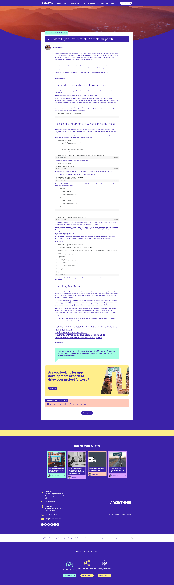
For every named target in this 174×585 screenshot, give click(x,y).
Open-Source (104, 3)
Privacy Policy (129, 538)
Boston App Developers (117, 538)
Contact (112, 3)
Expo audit (89, 353)
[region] (87, 114)
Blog (98, 3)
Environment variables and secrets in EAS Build (80, 334)
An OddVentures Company (88, 538)
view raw (116, 116)
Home (111, 514)
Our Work (66, 3)
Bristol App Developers (103, 538)
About (83, 3)
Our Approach (91, 3)
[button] (59, 3)
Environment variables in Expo (71, 332)
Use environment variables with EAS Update (78, 337)
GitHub (64, 116)
